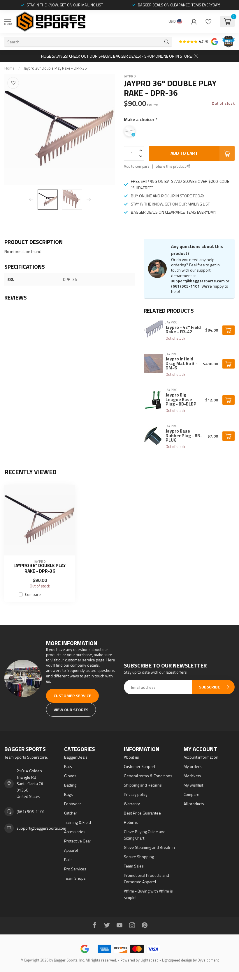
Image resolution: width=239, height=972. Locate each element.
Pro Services (75, 869)
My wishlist (193, 785)
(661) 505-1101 (185, 286)
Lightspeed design (177, 960)
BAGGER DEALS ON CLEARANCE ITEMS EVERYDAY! (179, 5)
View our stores (71, 710)
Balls (68, 859)
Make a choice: (140, 119)
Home (9, 68)
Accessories (74, 831)
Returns (131, 822)
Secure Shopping (139, 857)
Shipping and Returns (143, 785)
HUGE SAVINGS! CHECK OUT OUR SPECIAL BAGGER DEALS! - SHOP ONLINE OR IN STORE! (117, 56)
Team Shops (75, 878)
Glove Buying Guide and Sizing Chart (145, 834)
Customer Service (72, 696)
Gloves (70, 776)
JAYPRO (130, 76)
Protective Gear (77, 841)
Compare (33, 594)
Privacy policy (135, 794)
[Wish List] (208, 21)
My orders (193, 766)
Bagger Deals (75, 757)
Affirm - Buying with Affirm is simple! (148, 894)
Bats (68, 766)
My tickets (192, 776)
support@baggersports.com (198, 281)
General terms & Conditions (148, 776)
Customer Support (139, 766)
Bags (68, 794)
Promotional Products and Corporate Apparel (146, 878)
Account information (201, 757)
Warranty (132, 804)
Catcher (70, 813)
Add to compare (137, 166)
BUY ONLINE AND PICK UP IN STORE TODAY (167, 196)
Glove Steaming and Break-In (149, 847)
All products (194, 804)
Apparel (71, 850)
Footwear (72, 804)
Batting (70, 785)
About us (131, 757)
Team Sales (134, 866)
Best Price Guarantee (142, 813)
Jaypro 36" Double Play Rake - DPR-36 (55, 68)
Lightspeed (149, 960)
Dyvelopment (208, 960)
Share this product (171, 166)
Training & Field (77, 822)
